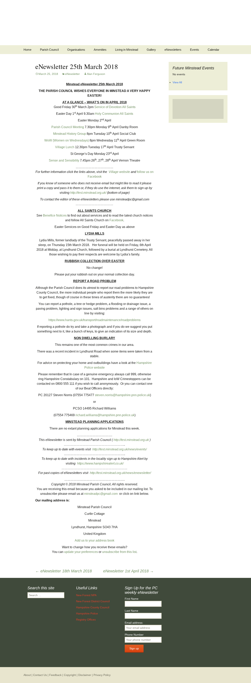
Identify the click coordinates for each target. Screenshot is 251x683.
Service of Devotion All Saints (115, 107)
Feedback (55, 675)
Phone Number (134, 634)
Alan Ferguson (96, 73)
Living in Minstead (126, 49)
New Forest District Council (93, 601)
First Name (131, 598)
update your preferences (81, 552)
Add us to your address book (94, 540)
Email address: (134, 622)
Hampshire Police (87, 613)
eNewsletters (173, 49)
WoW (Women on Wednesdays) (66, 140)
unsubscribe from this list (119, 552)
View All (177, 82)
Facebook (116, 220)
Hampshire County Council (92, 607)
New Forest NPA (86, 595)
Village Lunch (64, 147)
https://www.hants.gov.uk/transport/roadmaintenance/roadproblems (94, 320)
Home (27, 49)
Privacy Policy (102, 675)
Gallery (151, 49)
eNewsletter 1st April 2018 (128, 571)
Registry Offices (86, 619)
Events (194, 49)
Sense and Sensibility (64, 160)
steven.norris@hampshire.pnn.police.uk (122, 395)
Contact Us (40, 675)
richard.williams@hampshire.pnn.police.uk (105, 415)
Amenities (100, 49)
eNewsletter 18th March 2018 (63, 571)
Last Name (131, 610)
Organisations (76, 49)
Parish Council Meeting (67, 127)
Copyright (70, 675)
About (27, 675)
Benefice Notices (55, 215)
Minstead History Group (69, 133)
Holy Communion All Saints (114, 113)
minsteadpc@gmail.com (101, 493)
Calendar (213, 49)
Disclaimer (84, 675)
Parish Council (49, 49)
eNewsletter (72, 73)
